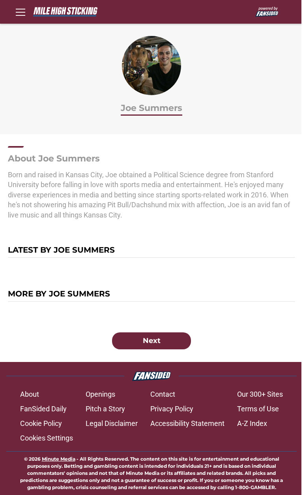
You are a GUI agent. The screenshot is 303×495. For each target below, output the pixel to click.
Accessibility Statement (187, 423)
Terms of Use (258, 409)
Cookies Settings (46, 438)
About (29, 394)
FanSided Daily (43, 409)
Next (152, 340)
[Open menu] (20, 12)
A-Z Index (252, 423)
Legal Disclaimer (112, 423)
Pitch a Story (105, 409)
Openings (100, 394)
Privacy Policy (171, 409)
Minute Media (58, 459)
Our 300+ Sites (260, 394)
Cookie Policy (41, 423)
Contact (162, 394)
